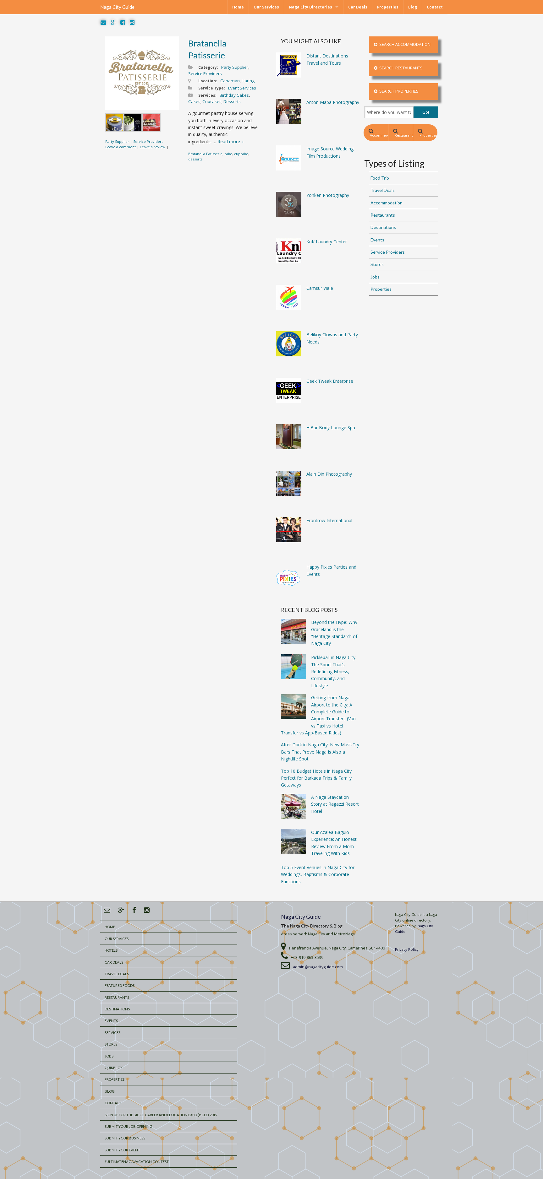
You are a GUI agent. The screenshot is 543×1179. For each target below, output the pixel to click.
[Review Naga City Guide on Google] (113, 23)
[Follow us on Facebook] (122, 23)
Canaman (230, 81)
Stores (377, 264)
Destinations (383, 227)
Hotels (111, 950)
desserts (195, 159)
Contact (435, 7)
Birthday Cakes (234, 95)
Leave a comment (120, 146)
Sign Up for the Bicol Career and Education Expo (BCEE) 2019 (161, 1115)
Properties (387, 7)
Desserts (232, 101)
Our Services (266, 7)
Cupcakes (212, 101)
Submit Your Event (122, 1150)
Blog (412, 7)
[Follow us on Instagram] (132, 23)
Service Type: (211, 88)
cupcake (241, 153)
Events (377, 239)
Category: (208, 67)
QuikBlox (114, 1068)
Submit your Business (125, 1138)
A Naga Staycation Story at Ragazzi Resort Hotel (335, 804)
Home (238, 7)
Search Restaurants (400, 68)
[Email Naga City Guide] (103, 23)
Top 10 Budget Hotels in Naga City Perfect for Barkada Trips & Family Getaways (316, 778)
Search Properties (398, 91)
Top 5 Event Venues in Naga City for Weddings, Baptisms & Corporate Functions (317, 874)
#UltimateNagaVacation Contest (137, 1162)
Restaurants (404, 135)
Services (112, 1032)
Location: (207, 81)
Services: (207, 95)
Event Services (242, 88)
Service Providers (148, 141)
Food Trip (379, 178)
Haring (248, 81)
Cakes (194, 101)
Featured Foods (119, 985)
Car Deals (357, 7)
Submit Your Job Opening (128, 1126)
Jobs (375, 276)
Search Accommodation (404, 44)
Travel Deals (382, 190)
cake (228, 153)
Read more (230, 141)
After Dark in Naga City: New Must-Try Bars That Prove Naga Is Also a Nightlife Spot (320, 752)
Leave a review (152, 146)
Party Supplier (117, 141)
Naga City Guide (117, 7)
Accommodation (379, 135)
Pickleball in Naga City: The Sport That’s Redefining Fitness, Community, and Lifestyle (333, 671)
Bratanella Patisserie (205, 153)
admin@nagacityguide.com (318, 967)
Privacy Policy (407, 949)
